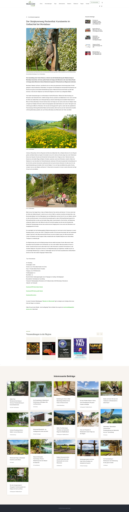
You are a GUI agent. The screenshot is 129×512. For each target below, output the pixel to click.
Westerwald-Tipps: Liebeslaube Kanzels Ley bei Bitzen (17, 458)
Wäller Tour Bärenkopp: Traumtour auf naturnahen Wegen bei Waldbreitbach (63, 429)
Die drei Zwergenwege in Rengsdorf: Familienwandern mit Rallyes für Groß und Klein (17, 487)
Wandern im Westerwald (48, 301)
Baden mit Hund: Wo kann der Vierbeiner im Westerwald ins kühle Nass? (110, 400)
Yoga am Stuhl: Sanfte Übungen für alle (97, 46)
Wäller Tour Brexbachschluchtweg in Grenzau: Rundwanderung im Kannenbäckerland (17, 402)
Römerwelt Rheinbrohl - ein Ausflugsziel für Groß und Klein (40, 430)
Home (41, 3)
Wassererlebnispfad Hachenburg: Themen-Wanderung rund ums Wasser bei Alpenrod (40, 459)
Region (82, 3)
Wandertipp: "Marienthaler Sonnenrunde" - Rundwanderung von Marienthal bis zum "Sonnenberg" (111, 429)
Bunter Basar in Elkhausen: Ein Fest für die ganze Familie (98, 30)
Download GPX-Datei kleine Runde (34, 287)
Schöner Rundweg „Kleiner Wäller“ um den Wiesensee (16, 431)
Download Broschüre (31, 295)
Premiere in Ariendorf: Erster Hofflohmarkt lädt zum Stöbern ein (97, 22)
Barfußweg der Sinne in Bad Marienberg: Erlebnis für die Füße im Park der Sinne (63, 400)
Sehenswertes (62, 3)
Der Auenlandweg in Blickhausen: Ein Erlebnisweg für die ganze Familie (110, 460)
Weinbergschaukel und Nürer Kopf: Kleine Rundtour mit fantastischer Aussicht (87, 461)
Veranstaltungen (48, 3)
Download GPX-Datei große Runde (34, 291)
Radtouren (76, 3)
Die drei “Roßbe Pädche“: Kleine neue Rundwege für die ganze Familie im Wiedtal (88, 402)
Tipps (55, 3)
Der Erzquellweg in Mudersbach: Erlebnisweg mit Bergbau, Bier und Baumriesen (41, 402)
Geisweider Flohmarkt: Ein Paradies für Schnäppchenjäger (97, 38)
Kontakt (87, 3)
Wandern (69, 3)
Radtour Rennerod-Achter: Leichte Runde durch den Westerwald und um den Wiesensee (63, 460)
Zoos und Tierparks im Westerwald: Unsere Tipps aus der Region (87, 431)
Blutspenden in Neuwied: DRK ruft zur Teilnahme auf (97, 53)
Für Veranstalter (94, 2)
